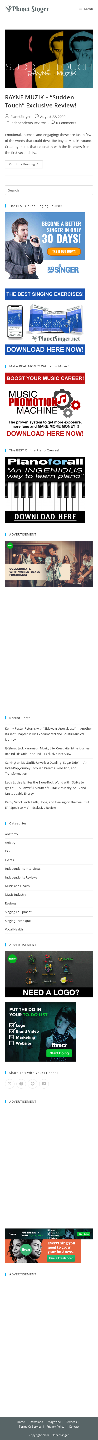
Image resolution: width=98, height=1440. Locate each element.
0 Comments (66, 123)
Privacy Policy (55, 1427)
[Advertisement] (49, 652)
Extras (9, 860)
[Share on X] (10, 1084)
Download (36, 1422)
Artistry (10, 842)
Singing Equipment (18, 912)
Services (71, 1422)
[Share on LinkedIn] (44, 1084)
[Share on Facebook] (21, 1084)
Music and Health (17, 886)
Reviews (10, 903)
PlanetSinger (20, 116)
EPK (7, 851)
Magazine (54, 1422)
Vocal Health (14, 929)
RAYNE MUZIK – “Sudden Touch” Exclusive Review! (41, 101)
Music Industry (15, 894)
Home (21, 1422)
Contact (74, 1427)
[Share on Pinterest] (32, 1084)
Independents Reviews (28, 123)
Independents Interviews (22, 868)
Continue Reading (26, 163)
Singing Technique (18, 921)
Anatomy (11, 834)
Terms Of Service (30, 1427)
